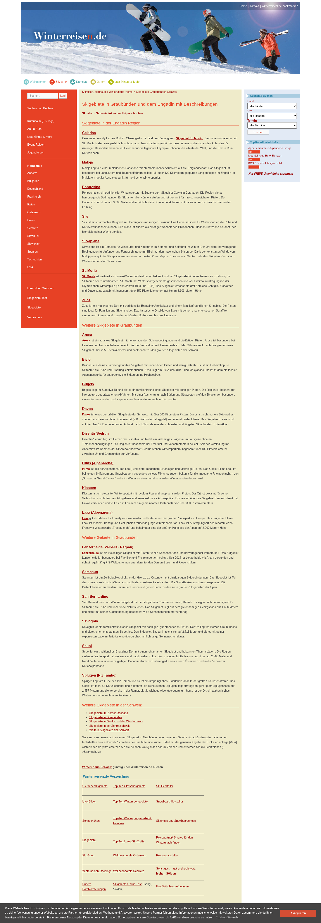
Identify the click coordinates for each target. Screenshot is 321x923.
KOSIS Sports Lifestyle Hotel (265, 163)
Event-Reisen (35, 144)
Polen (31, 220)
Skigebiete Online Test (127, 884)
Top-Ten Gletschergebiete (129, 786)
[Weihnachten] (26, 81)
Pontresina (91, 187)
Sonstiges (162, 868)
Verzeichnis (34, 317)
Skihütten (88, 855)
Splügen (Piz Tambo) (99, 675)
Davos (87, 409)
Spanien (32, 251)
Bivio (86, 359)
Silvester (61, 81)
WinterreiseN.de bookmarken (280, 6)
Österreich (33, 212)
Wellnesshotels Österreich (129, 855)
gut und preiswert (184, 868)
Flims (86, 468)
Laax (85, 518)
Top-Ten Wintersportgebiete (130, 801)
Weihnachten (38, 81)
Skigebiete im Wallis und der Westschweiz (116, 721)
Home (243, 6)
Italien (31, 204)
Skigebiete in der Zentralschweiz (109, 725)
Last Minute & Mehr (127, 81)
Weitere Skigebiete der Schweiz (109, 730)
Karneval (81, 81)
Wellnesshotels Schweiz (128, 871)
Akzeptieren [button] (298, 913)
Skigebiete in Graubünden (105, 717)
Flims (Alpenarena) (97, 463)
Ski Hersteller (164, 786)
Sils (85, 216)
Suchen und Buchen (40, 108)
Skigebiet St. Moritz (189, 138)
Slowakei (33, 236)
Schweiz (32, 228)
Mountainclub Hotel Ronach (264, 155)
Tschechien (34, 259)
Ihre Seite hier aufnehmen (172, 886)
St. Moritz (89, 270)
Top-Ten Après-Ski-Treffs (129, 841)
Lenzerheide (90, 552)
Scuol (87, 646)
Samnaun (90, 572)
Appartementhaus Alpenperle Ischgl (269, 148)
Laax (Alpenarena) (97, 512)
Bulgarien (33, 181)
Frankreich (34, 196)
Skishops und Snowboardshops (176, 820)
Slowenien (33, 243)
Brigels (88, 384)
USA (30, 267)
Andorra (32, 173)
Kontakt (254, 6)
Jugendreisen (35, 152)
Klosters (89, 488)
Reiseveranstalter (167, 855)
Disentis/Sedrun (95, 433)
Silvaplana (90, 241)
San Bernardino (95, 596)
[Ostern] (93, 81)
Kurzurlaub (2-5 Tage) (40, 121)
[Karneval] (72, 81)
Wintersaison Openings (97, 871)
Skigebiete (34, 307)
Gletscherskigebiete (94, 786)
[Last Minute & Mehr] (111, 81)
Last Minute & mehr (39, 136)
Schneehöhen (91, 820)
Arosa (87, 335)
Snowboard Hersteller (169, 801)
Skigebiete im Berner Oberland (108, 713)
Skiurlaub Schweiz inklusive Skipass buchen (112, 113)
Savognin (90, 621)
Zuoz (86, 300)
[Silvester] (52, 81)
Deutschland (35, 188)
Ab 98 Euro (34, 129)
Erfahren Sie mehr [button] (227, 917)
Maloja (87, 162)
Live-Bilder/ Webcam (40, 288)
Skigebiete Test (37, 298)
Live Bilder (89, 801)
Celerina (89, 133)
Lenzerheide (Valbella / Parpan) (107, 547)
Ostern (101, 81)
